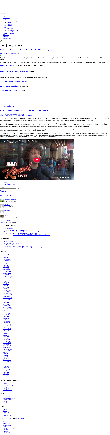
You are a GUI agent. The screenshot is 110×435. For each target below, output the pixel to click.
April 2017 (6, 357)
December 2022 (7, 260)
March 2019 (6, 321)
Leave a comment (21, 53)
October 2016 (7, 366)
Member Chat (7, 38)
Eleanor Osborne (8, 232)
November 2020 (7, 295)
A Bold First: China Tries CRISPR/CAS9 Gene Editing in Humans (31, 235)
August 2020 (6, 299)
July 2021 (6, 282)
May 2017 (6, 355)
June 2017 (6, 353)
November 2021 (7, 276)
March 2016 (6, 377)
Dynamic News (19, 418)
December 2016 (7, 363)
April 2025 (6, 254)
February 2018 (7, 341)
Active (6, 195)
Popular (10, 195)
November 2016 (7, 364)
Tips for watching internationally (9, 86)
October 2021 (7, 277)
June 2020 (6, 302)
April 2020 (6, 304)
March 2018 (6, 339)
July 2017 (6, 352)
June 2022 (6, 265)
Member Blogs (11, 32)
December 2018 (7, 326)
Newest (2, 195)
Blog (4, 27)
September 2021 (7, 279)
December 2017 (7, 344)
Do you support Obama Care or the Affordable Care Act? (25, 110)
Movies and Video (8, 401)
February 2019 (7, 322)
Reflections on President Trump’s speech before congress (30, 232)
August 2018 (6, 332)
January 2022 (7, 273)
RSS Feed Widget (3, 13)
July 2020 (6, 301)
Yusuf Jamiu (7, 215)
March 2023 (6, 259)
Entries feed (6, 412)
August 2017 (6, 350)
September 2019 (7, 312)
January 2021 (7, 291)
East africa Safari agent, (10, 199)
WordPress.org (7, 415)
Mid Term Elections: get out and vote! (18, 230)
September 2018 (7, 330)
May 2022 (6, 267)
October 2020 (7, 296)
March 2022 (6, 270)
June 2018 (6, 335)
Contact (5, 36)
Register (5, 409)
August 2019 (6, 313)
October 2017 (7, 347)
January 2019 (7, 324)
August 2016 (6, 369)
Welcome (6, 35)
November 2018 (7, 327)
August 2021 (6, 281)
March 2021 (6, 288)
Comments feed (7, 414)
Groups (9, 22)
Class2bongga (8, 205)
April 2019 (6, 319)
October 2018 (7, 329)
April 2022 (6, 268)
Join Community (7, 25)
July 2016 (6, 371)
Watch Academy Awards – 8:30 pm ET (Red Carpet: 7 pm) (26, 50)
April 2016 (6, 375)
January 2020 (7, 307)
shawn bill (7, 210)
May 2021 (6, 285)
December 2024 (7, 256)
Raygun (10, 228)
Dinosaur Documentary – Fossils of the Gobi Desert (17, 246)
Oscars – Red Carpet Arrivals (8, 90)
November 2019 (7, 310)
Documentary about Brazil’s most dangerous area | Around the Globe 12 (23, 248)
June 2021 (6, 284)
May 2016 (6, 374)
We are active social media (10, 241)
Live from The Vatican (9, 244)
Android (8, 80)
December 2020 (7, 293)
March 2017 (6, 358)
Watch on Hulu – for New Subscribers (14, 71)
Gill (4, 233)
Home (5, 16)
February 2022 (7, 271)
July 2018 (6, 333)
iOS (4, 80)
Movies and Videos (8, 33)
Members (9, 24)
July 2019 (6, 315)
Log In (9, 19)
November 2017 (7, 346)
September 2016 (7, 367)
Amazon (20, 80)
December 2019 (7, 308)
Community (6, 18)
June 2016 (6, 372)
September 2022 (7, 262)
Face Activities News (12, 30)
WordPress (10, 418)
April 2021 (6, 287)
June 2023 (6, 257)
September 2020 (7, 298)
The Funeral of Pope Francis (11, 243)
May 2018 (6, 336)
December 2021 (7, 274)
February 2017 (7, 360)
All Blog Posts (11, 28)
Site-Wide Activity (12, 21)
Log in (5, 411)
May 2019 (6, 318)
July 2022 (6, 263)
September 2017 (7, 349)
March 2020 (6, 305)
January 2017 (7, 361)
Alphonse (13, 53)
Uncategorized (7, 402)
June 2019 (6, 316)
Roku (13, 80)
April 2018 (6, 338)
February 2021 (7, 290)
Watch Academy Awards (7, 65)
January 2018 (7, 343)
